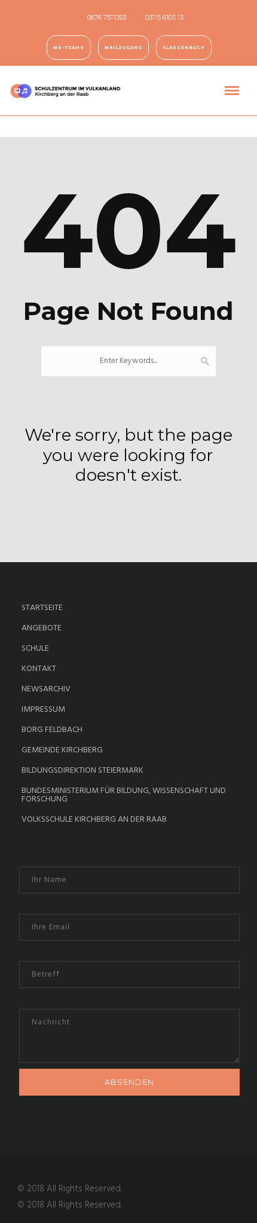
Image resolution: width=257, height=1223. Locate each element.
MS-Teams (68, 47)
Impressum (43, 710)
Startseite (42, 608)
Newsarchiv (46, 689)
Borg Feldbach (52, 730)
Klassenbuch (184, 47)
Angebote (42, 628)
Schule (35, 649)
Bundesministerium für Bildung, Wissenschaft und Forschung (124, 795)
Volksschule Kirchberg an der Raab (94, 820)
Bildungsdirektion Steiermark (82, 771)
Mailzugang (123, 47)
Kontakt (39, 669)
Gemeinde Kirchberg (62, 750)
